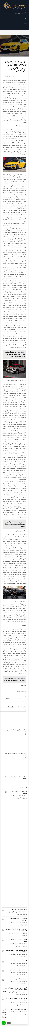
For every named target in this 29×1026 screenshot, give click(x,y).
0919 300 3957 (19, 13)
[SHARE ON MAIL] (14, 694)
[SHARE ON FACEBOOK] (22, 694)
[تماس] (4, 1023)
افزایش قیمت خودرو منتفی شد (20, 960)
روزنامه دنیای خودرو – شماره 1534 (19, 909)
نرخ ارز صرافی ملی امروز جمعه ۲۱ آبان (18, 978)
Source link (23, 685)
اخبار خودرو (10, 52)
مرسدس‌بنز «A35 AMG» (10, 698)
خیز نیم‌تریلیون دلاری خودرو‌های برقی (19, 1009)
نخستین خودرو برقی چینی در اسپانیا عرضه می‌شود (16, 969)
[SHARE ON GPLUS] (19, 694)
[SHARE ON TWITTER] (25, 694)
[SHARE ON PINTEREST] (16, 694)
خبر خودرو (20, 698)
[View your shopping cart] (25, 13)
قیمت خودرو (16, 698)
